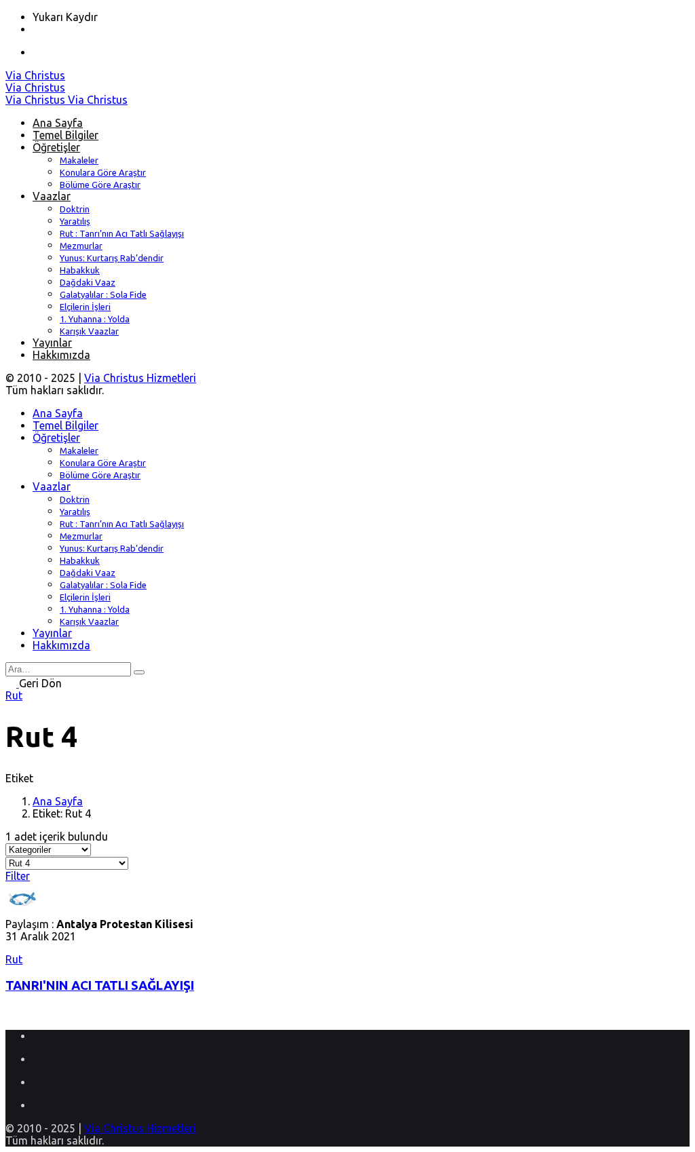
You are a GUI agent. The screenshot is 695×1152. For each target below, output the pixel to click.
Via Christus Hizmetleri (140, 378)
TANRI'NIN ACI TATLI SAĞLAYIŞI (99, 985)
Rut (13, 695)
